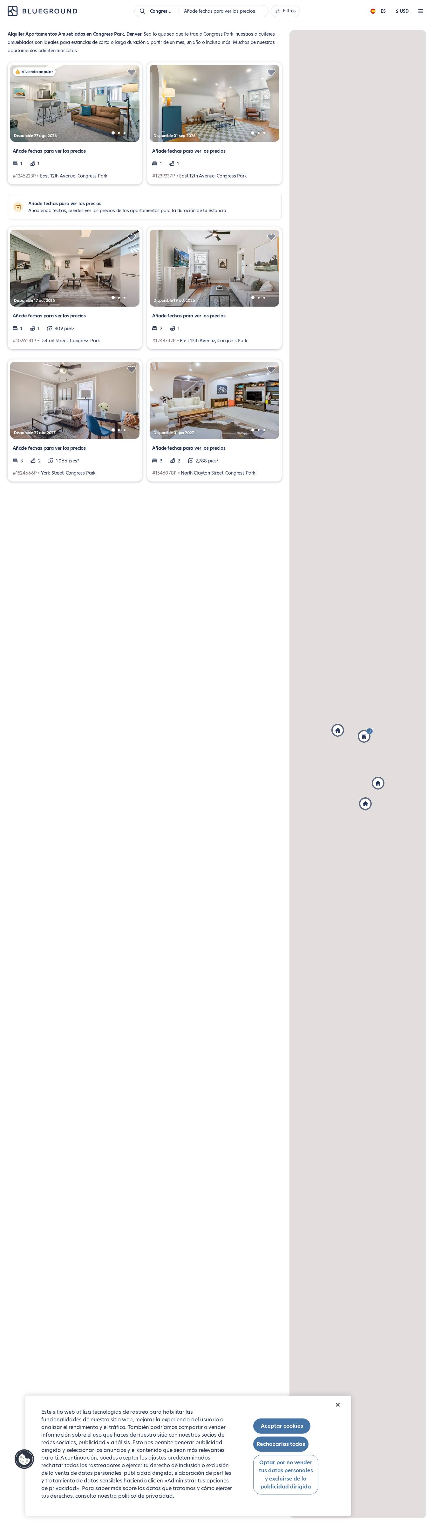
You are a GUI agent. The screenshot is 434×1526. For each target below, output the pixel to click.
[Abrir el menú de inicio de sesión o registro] (420, 11)
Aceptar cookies (282, 1426)
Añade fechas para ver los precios (49, 151)
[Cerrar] (338, 1405)
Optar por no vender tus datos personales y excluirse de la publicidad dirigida (286, 1474)
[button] (378, 783)
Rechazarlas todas (281, 1444)
